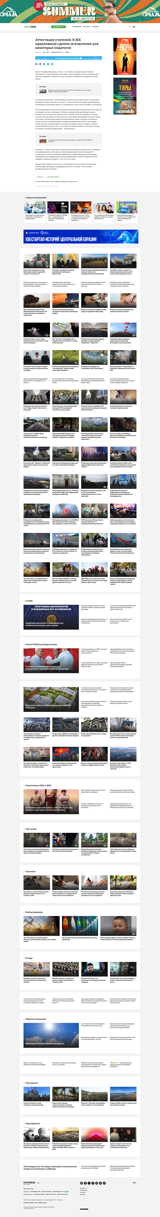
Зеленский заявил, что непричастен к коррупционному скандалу (93, 980)
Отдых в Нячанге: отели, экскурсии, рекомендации (33, 1104)
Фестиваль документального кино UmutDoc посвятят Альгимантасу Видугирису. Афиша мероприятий (36, 1145)
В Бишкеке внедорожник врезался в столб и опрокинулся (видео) (65, 464)
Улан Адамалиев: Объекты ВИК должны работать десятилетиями (122, 791)
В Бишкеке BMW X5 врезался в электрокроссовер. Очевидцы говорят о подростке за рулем (63, 435)
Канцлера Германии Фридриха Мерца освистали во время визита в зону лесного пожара (94, 1001)
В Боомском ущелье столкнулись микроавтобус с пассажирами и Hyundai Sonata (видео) (35, 284)
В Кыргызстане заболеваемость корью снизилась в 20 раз (122, 310)
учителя (40, 177)
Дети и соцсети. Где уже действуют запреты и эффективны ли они (94, 764)
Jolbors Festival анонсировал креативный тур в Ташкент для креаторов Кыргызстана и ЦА (93, 1145)
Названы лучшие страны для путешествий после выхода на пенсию (35, 980)
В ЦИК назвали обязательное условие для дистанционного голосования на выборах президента (92, 552)
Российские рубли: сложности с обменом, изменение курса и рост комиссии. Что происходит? (36, 765)
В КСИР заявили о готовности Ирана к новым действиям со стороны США (63, 980)
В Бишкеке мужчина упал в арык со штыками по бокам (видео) (65, 850)
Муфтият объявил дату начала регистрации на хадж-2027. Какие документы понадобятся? (93, 1064)
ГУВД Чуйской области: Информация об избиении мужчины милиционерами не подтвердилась (121, 493)
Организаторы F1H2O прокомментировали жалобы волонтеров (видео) (121, 664)
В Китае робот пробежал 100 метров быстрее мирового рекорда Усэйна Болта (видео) (123, 1001)
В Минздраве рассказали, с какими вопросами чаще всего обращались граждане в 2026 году (65, 492)
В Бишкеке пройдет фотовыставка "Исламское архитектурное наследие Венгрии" (122, 1168)
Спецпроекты (76, 26)
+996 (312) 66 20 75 (46, 1191)
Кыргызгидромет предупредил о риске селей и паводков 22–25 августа (36, 380)
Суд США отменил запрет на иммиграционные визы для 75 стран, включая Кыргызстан (121, 272)
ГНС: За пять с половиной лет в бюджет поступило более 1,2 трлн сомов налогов (65, 341)
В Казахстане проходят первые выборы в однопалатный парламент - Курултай (92, 341)
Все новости (58, 26)
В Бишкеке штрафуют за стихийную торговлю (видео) (92, 367)
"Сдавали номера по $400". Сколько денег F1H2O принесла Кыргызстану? (94, 651)
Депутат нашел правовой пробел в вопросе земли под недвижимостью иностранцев (94, 272)
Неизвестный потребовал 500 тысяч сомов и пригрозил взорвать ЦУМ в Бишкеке (94, 408)
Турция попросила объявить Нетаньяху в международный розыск (63, 1001)
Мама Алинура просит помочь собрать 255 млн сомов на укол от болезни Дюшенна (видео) (117, 938)
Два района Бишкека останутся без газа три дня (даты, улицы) (94, 1038)
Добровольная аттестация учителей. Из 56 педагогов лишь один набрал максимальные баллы (69, 90)
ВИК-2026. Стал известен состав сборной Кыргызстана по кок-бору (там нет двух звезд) (94, 580)
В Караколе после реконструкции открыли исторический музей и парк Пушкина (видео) (36, 492)
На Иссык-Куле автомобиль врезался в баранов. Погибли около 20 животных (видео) (123, 435)
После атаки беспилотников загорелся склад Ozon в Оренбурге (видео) (65, 311)
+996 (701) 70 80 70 (51, 1194)
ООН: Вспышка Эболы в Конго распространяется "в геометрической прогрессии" (92, 522)
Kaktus (67, 52)
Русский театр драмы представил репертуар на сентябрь (93, 1167)
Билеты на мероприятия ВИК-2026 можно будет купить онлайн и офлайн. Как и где (122, 607)
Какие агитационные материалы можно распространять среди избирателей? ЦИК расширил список (122, 581)
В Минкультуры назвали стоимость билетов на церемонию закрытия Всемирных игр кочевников (37, 551)
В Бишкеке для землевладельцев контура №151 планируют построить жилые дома (64, 408)
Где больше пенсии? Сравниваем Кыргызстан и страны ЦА (80, 938)
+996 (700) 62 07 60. (72, 181)
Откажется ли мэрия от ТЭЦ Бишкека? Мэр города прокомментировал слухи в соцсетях (120, 766)
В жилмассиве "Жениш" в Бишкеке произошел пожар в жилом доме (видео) (37, 465)
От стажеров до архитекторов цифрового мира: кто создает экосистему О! (104, 216)
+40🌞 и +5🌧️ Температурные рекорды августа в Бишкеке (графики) (121, 1064)
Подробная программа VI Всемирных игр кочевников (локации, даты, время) (44, 624)
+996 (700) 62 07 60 (58, 1191)
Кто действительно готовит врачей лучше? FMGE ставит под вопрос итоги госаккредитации (123, 735)
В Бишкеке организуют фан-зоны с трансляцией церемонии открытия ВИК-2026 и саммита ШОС (65, 1146)
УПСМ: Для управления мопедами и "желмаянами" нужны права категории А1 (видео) (65, 368)
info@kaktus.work (35, 1191)
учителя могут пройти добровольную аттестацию (79, 154)
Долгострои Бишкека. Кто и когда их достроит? (93, 735)
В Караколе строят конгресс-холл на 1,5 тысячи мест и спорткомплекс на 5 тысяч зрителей (93, 493)
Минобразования (53, 177)
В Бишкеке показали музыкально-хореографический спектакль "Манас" (94, 465)
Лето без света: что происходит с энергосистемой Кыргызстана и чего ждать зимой (36, 580)
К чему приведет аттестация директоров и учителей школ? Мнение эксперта (70, 140)
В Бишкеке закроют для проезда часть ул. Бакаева (64, 1064)
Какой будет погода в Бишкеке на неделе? (44, 1043)
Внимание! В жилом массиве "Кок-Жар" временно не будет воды (122, 1038)
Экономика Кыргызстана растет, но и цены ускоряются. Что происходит (64, 765)
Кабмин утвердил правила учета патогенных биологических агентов (93, 284)
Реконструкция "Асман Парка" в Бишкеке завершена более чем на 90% (122, 368)
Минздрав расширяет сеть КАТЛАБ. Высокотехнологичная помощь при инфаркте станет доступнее (65, 522)
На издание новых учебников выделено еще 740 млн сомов (47, 706)
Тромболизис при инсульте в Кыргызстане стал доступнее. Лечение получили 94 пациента (122, 551)
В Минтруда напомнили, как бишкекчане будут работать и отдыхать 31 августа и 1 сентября (121, 805)
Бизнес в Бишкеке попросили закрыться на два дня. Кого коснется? (92, 805)
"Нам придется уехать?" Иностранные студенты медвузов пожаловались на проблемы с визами (36, 736)
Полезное (95, 26)
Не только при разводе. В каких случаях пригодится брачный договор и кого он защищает (93, 893)
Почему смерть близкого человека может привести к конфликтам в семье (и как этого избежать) (65, 893)
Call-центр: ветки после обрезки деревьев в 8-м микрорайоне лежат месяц (123, 851)
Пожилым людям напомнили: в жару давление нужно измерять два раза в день (122, 893)
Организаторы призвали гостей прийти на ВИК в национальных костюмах (93, 607)
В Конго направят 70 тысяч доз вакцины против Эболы (121, 702)
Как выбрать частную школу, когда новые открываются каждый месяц (34, 216)
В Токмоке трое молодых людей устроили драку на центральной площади (36, 368)
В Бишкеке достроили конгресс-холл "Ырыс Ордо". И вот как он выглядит (36, 408)
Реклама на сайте (29, 1188)
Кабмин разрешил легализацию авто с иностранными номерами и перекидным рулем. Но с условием (123, 522)
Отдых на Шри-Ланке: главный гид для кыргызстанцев (123, 1104)
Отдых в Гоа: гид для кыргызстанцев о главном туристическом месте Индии (63, 1105)
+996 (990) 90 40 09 (39, 1194)
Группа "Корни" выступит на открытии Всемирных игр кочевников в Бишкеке (121, 1145)
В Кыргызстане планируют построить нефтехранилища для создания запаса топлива (122, 284)
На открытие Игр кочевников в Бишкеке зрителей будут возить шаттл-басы (93, 380)
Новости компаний (36, 198)
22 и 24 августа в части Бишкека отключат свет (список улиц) (93, 1025)
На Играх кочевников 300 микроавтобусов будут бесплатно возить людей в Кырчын (122, 380)
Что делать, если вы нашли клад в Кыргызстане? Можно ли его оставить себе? (36, 893)
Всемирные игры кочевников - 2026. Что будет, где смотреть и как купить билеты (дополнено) (48, 808)
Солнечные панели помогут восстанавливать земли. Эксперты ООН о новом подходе (93, 689)
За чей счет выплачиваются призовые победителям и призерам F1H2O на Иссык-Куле (47, 667)
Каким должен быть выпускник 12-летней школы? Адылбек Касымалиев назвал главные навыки (94, 704)
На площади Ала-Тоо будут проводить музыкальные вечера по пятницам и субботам (50, 1167)
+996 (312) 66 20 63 (62, 1194)
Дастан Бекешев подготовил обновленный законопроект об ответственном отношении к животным (35, 312)
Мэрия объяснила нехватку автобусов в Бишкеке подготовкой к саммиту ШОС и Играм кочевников (94, 852)
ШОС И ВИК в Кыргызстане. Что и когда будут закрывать (93, 791)
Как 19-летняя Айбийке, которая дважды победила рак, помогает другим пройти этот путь (64, 580)
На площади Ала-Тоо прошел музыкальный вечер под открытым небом (65, 380)
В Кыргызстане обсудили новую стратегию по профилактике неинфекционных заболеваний (122, 689)
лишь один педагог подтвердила (53, 166)
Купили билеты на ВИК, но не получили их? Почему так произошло (121, 621)
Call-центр (86, 26)
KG (134, 1183)
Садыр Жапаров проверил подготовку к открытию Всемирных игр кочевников (120, 341)
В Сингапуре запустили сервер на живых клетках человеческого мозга (122, 980)
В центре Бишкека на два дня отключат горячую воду (121, 407)
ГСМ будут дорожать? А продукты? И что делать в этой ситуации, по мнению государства (65, 551)
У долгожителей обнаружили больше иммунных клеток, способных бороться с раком (34, 1001)
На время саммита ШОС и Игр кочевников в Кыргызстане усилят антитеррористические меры (123, 465)
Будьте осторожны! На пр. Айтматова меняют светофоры (35, 1064)
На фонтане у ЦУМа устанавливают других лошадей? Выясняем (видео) (65, 735)
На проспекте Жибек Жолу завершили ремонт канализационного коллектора (35, 435)
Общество (38, 52)
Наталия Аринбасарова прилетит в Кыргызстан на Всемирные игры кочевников (94, 621)
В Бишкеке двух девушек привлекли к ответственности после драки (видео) (63, 284)
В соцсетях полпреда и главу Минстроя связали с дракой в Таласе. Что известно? (34, 272)
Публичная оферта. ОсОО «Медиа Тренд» (35, 1202)
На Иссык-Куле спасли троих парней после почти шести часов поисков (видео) (36, 341)
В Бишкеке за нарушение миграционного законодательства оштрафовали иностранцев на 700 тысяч (36, 522)
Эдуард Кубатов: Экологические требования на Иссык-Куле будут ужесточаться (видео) (122, 651)
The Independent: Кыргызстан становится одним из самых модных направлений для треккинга (92, 436)
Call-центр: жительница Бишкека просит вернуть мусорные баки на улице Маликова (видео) (36, 851)
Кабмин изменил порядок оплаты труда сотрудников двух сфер (94, 310)
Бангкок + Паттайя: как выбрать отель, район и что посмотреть (93, 1104)
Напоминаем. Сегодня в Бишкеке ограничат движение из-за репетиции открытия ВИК (122, 1025)
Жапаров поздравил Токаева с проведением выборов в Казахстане (63, 272)
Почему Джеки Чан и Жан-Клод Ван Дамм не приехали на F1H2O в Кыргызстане (94, 664)
